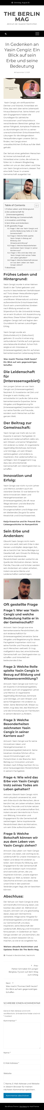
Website (7, 1073)
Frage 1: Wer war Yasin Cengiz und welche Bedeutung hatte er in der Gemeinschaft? (24, 231)
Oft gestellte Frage (15, 226)
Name (7, 1053)
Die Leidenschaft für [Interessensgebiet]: (15, 213)
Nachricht (31, 955)
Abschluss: (10, 268)
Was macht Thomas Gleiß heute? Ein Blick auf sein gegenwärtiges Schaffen (22, 987)
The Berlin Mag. (31, 949)
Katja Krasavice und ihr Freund (19, 521)
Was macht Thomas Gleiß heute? (20, 359)
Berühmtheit (20, 955)
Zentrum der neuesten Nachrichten (22, 24)
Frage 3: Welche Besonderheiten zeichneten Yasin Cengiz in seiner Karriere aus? (24, 248)
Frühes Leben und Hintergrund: (20, 209)
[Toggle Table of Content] (35, 206)
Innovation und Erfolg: (16, 220)
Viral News (23, 1106)
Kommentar (10, 1021)
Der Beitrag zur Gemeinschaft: (19, 217)
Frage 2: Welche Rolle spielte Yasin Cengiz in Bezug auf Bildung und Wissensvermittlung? (21, 239)
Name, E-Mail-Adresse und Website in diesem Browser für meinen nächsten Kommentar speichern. (22, 1087)
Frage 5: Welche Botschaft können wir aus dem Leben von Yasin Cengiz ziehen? (24, 262)
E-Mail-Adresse (11, 1063)
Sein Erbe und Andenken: (17, 223)
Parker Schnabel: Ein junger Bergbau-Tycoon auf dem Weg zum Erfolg (23, 970)
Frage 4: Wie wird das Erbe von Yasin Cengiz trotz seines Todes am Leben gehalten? (23, 255)
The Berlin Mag (22, 17)
